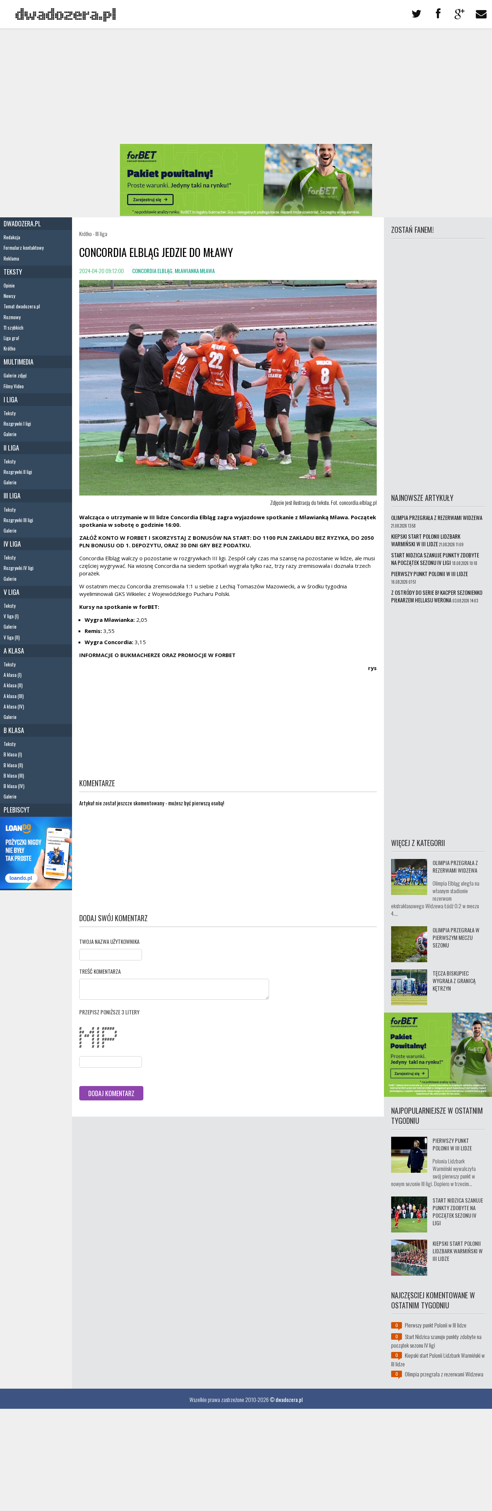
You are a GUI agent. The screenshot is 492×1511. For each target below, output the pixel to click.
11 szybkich (13, 327)
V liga (11, 592)
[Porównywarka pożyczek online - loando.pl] (36, 886)
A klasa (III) (14, 696)
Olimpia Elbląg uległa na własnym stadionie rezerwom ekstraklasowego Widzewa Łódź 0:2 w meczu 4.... (435, 898)
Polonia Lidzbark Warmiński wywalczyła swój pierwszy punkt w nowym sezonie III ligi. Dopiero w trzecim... (433, 1172)
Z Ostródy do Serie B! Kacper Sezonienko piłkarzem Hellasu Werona (436, 596)
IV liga (12, 543)
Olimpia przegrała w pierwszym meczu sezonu (456, 937)
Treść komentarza (100, 971)
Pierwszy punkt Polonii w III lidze (429, 574)
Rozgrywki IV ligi (18, 567)
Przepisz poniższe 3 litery (109, 1012)
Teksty (13, 271)
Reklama (11, 258)
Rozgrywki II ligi (18, 471)
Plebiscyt (17, 809)
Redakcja (12, 237)
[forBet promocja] (246, 213)
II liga (11, 447)
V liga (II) (12, 637)
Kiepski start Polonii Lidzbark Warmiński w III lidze (425, 540)
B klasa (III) (14, 775)
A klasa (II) (13, 685)
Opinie (9, 285)
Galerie (10, 434)
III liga (12, 495)
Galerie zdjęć (15, 375)
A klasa (14, 650)
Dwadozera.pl (22, 223)
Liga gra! (11, 337)
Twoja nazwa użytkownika (109, 941)
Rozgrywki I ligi (17, 423)
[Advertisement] (246, 86)
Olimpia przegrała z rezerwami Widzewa (436, 517)
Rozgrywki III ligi (18, 520)
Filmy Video (14, 386)
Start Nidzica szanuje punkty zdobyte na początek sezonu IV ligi (435, 558)
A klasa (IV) (14, 706)
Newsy (9, 295)
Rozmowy (12, 317)
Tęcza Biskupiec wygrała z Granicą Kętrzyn (454, 980)
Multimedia (18, 361)
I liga (11, 399)
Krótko (9, 348)
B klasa (14, 730)
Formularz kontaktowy (24, 247)
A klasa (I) (13, 674)
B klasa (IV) (14, 786)
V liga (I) (11, 616)
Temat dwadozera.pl (22, 306)
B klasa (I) (13, 754)
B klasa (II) (13, 765)
